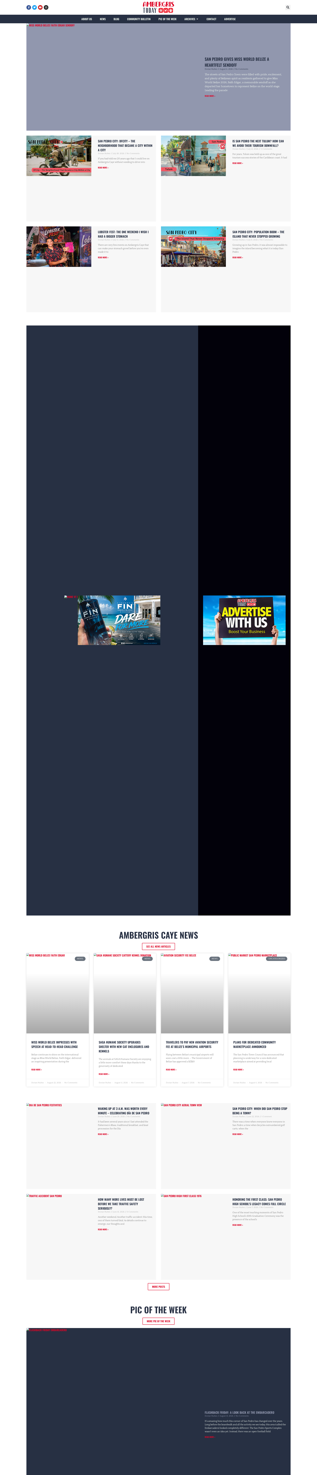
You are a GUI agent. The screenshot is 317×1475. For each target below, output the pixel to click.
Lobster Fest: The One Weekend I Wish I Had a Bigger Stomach (123, 234)
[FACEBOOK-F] (28, 7)
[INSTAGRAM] (46, 7)
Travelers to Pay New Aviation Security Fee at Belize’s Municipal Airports (192, 1044)
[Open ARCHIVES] (197, 19)
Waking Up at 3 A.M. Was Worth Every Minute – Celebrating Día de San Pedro (123, 1110)
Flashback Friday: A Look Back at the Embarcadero (239, 1412)
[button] (288, 7)
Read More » (210, 95)
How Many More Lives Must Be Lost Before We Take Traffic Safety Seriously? (121, 1203)
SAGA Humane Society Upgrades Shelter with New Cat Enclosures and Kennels (124, 1046)
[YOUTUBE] (40, 7)
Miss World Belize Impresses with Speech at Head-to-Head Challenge (54, 1044)
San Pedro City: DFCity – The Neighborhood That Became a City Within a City (125, 145)
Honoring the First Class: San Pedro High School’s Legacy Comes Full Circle (259, 1201)
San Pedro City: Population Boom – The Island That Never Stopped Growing (258, 234)
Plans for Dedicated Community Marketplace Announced (254, 1044)
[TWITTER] (34, 7)
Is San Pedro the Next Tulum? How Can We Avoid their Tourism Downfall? (258, 143)
